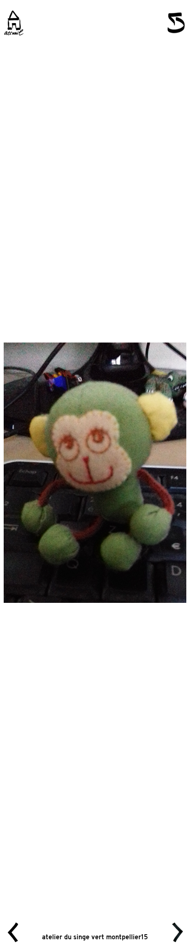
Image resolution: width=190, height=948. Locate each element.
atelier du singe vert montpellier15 (95, 937)
